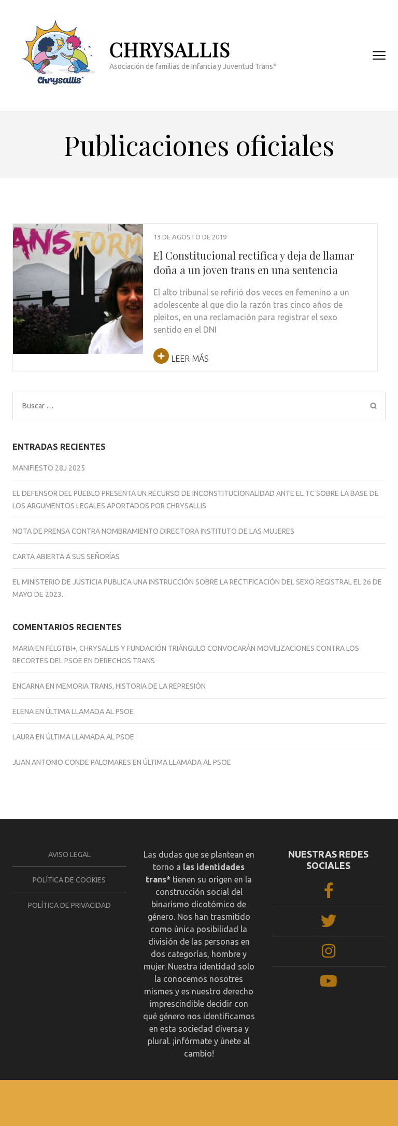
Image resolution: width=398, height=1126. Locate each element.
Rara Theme (268, 1100)
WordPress (359, 1100)
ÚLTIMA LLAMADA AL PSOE (90, 711)
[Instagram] (328, 954)
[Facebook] (329, 894)
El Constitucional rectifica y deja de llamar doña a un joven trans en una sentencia (253, 262)
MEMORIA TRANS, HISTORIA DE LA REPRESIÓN (131, 686)
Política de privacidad (69, 905)
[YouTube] (328, 984)
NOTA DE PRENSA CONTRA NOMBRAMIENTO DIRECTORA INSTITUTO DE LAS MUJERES (153, 531)
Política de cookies (69, 880)
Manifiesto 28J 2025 (48, 468)
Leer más (189, 358)
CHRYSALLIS (170, 49)
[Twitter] (328, 924)
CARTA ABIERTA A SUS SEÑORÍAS (66, 556)
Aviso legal (69, 854)
